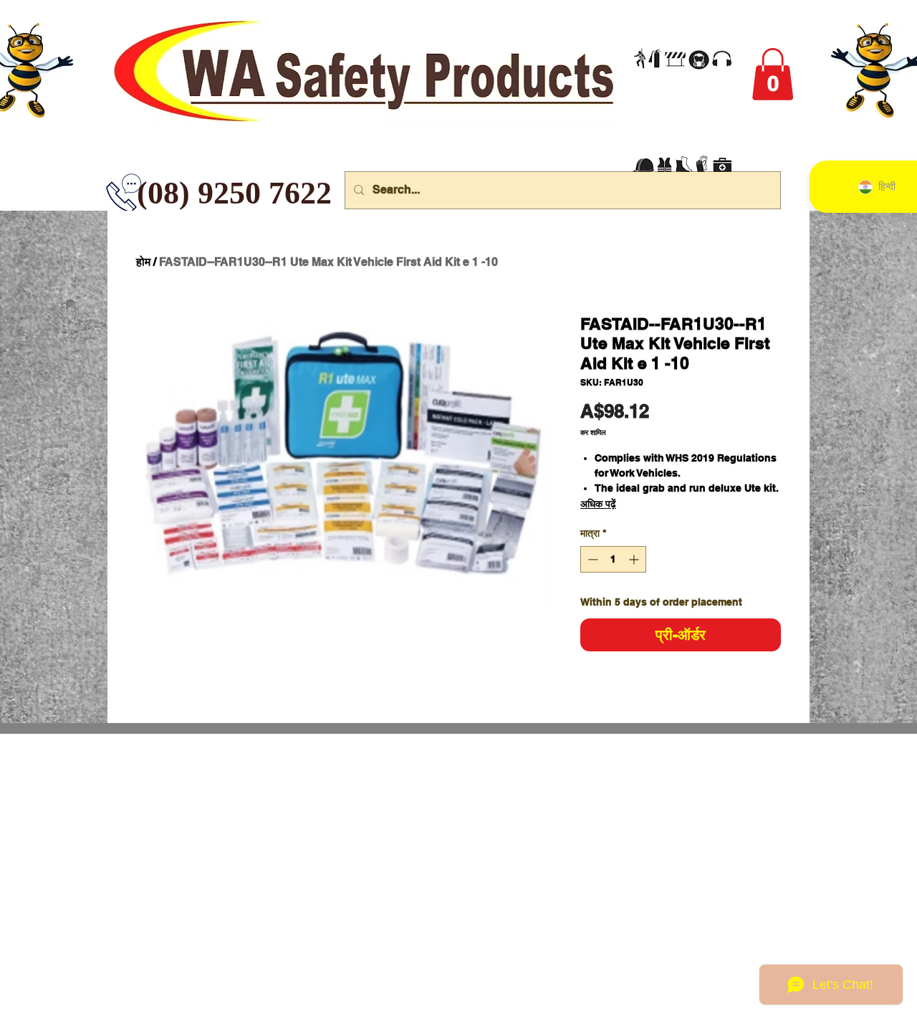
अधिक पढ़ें (598, 504)
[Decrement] (591, 559)
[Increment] (635, 559)
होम (143, 262)
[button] (772, 74)
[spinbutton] (613, 559)
